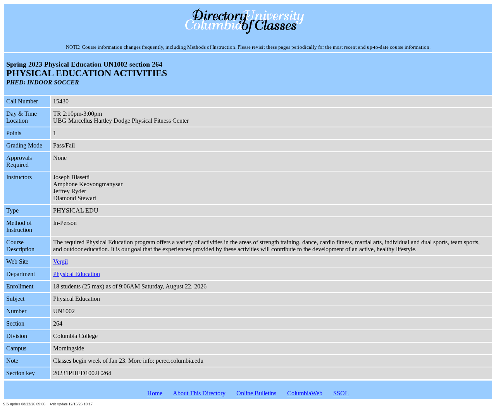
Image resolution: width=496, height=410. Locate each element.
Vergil (60, 261)
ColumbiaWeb (304, 393)
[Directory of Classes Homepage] (248, 33)
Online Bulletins (256, 393)
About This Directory (199, 393)
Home (154, 393)
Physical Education (76, 274)
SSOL (341, 393)
